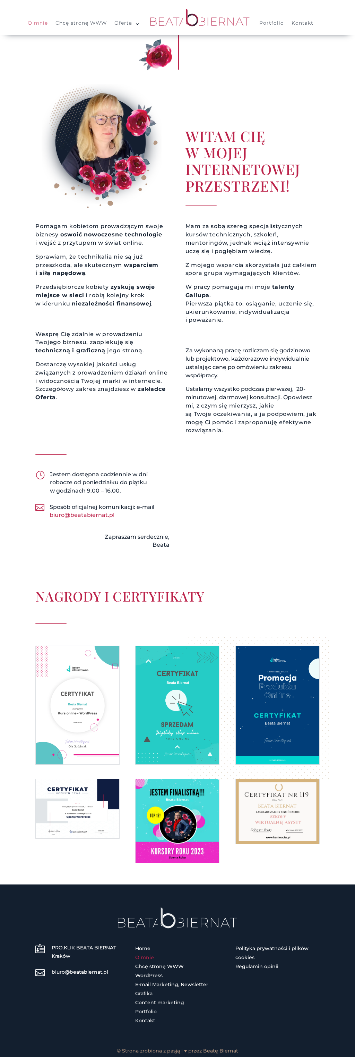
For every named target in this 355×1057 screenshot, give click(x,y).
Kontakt (302, 23)
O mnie (38, 23)
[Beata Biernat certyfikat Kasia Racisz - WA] (277, 842)
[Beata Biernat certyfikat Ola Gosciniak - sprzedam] (177, 763)
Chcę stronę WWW (81, 23)
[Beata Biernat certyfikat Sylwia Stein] (77, 836)
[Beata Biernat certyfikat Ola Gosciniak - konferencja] (277, 763)
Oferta (123, 23)
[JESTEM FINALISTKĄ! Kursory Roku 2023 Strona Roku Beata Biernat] (177, 861)
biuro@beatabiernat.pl (82, 515)
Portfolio (271, 23)
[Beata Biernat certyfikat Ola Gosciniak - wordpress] (77, 763)
